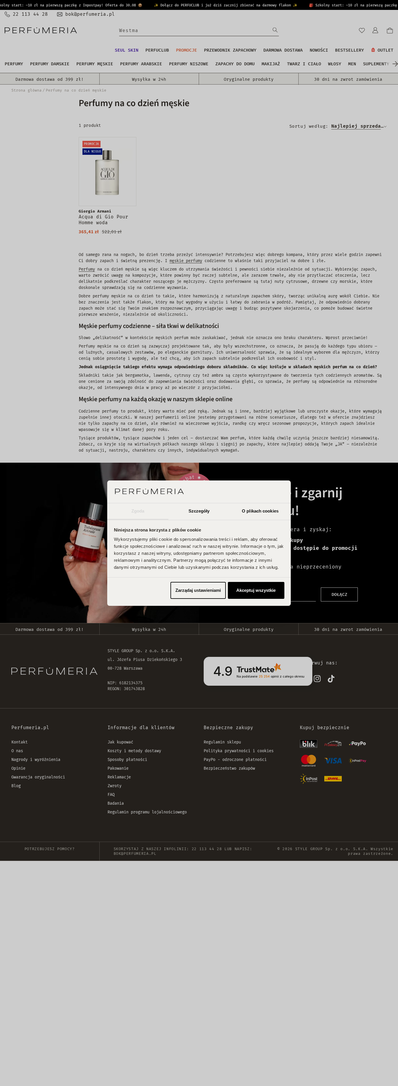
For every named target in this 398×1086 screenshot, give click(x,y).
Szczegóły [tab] (199, 510)
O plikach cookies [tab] (260, 510)
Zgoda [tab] (138, 510)
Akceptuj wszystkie (256, 590)
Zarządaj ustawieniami (198, 590)
